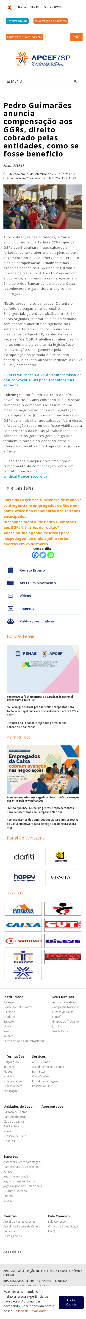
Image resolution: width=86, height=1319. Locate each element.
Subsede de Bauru (15, 1136)
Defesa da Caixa (62, 1012)
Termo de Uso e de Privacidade (24, 1041)
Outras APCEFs (53, 7)
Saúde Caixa (60, 1031)
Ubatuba (9, 1141)
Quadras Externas (15, 1191)
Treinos (8, 1196)
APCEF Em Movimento (38, 582)
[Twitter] (42, 555)
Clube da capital (14, 1122)
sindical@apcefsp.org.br (25, 476)
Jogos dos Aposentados (19, 1181)
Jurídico (57, 1026)
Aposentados (53, 1106)
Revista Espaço (32, 570)
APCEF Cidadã (41, 1062)
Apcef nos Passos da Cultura (22, 1226)
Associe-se (12, 1251)
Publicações (11, 1091)
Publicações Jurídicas (37, 621)
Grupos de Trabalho (65, 1021)
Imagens (27, 608)
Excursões (10, 1231)
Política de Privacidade (30, 1311)
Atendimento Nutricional (48, 1067)
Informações (14, 1056)
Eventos (10, 1216)
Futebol (8, 1172)
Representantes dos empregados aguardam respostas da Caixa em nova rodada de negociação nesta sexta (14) (42, 824)
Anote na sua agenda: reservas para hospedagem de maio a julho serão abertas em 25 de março (36, 538)
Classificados (40, 1076)
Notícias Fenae (20, 636)
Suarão (8, 1131)
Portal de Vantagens (25, 838)
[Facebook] (35, 555)
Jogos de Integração (16, 1176)
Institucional (13, 997)
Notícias (8, 1076)
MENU (16, 81)
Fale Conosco (59, 1216)
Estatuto (8, 1021)
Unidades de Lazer (18, 1106)
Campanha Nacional (65, 1007)
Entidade (9, 1017)
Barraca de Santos (15, 1112)
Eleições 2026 (12, 1062)
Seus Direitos (63, 997)
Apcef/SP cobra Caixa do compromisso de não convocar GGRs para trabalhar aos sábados (42, 380)
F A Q (51, 1231)
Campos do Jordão (15, 1117)
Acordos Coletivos (64, 1002)
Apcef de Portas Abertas (19, 1222)
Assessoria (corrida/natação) (22, 1162)
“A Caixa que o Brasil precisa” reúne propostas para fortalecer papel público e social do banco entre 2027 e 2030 (43, 711)
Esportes (10, 1156)
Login (76, 36)
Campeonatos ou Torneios (21, 1167)
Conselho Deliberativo (18, 1007)
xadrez (7, 1200)
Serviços (39, 1056)
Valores (8, 1036)
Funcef (56, 1017)
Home (22, 7)
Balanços (9, 1002)
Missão (8, 1026)
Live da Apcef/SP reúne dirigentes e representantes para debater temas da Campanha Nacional (40, 810)
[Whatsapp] (50, 555)
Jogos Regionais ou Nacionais (22, 1186)
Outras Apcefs (12, 1086)
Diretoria (9, 1012)
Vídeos (25, 595)
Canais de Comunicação (64, 1226)
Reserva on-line (42, 1086)
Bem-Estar (38, 1072)
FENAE (35, 7)
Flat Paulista (11, 1126)
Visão (7, 1031)
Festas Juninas (12, 1236)
